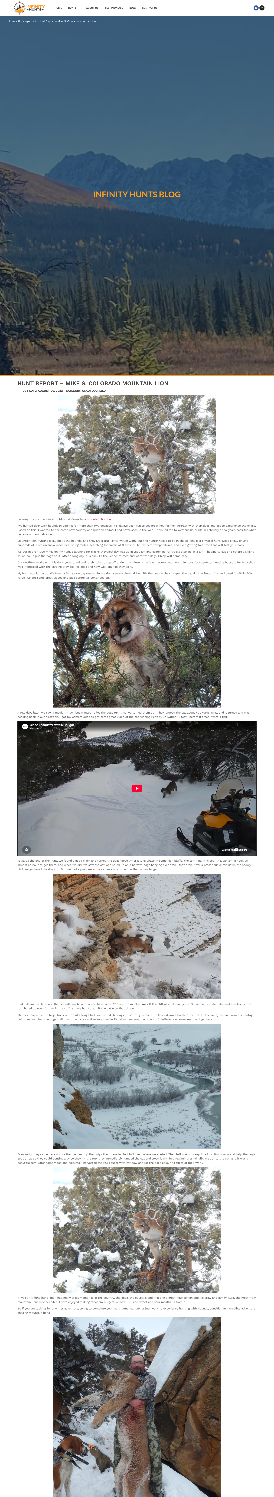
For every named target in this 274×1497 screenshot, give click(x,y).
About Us (92, 7)
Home (58, 7)
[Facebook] (256, 7)
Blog (132, 7)
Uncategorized (27, 21)
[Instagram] (261, 7)
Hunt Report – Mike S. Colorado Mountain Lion (68, 21)
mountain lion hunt (100, 519)
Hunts (72, 7)
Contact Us (149, 7)
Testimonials (114, 7)
